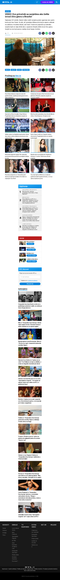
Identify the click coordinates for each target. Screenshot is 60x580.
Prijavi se (30, 284)
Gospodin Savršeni (15, 551)
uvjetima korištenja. (33, 280)
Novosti (5, 525)
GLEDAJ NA (45, 2)
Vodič (19, 70)
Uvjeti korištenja (12, 569)
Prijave (53, 525)
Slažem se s (29, 280)
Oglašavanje (30, 569)
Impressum (5, 569)
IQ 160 (14, 540)
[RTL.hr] (7, 2)
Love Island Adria (15, 529)
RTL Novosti (24, 269)
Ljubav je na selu (34, 541)
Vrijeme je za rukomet (35, 531)
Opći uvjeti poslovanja (29, 570)
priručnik (26, 70)
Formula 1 (15, 561)
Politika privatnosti (21, 569)
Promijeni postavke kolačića (50, 569)
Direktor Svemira (14, 558)
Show (22, 238)
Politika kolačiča (38, 569)
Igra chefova (14, 533)
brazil (7, 70)
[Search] (57, 2)
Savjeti (13, 70)
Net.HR (43, 525)
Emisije (4, 532)
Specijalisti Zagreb (15, 537)
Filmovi (4, 530)
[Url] (53, 33)
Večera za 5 (35, 546)
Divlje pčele (15, 555)
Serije (4, 528)
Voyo (4, 535)
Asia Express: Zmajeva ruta (14, 545)
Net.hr (18, 76)
